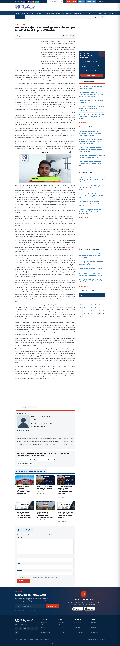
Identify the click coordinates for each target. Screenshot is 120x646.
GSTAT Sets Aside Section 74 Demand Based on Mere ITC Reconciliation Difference (91, 116)
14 (95, 307)
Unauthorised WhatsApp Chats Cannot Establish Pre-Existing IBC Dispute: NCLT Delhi (91, 196)
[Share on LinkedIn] (66, 35)
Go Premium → (91, 75)
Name (19, 557)
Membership (94, 632)
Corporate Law (24, 21)
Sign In (101, 1)
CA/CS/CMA (61, 632)
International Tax (45, 632)
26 (88, 313)
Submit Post (91, 1)
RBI (89, 13)
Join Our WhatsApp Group (27, 459)
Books (82, 1)
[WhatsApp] (36, 2)
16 (103, 307)
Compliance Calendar (80, 630)
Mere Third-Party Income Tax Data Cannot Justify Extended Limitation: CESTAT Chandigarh (90, 149)
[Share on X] (63, 35)
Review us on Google (26, 463)
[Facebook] (24, 2)
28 (95, 313)
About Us (93, 622)
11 (84, 307)
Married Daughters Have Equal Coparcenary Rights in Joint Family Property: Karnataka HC (90, 133)
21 (95, 310)
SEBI (93, 13)
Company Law (50, 13)
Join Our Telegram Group (47, 459)
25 (84, 313)
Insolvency (61, 630)
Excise (58, 13)
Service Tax (40, 13)
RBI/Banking (61, 627)
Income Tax (24, 13)
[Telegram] (38, 2)
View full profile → (23, 430)
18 (84, 310)
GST (71, 13)
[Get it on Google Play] (77, 609)
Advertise (93, 627)
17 (80, 310)
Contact (93, 630)
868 (45, 426)
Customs (65, 13)
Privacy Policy (90, 639)
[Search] (64, 1)
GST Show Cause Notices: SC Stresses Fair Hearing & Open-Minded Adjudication (91, 108)
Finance (99, 13)
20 (91, 310)
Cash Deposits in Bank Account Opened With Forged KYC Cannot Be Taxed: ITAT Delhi (92, 180)
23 (103, 310)
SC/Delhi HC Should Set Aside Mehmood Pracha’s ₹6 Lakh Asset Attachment (36, 445)
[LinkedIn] (31, 2)
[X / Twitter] (26, 2)
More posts (82, 122)
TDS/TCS (43, 630)
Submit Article (94, 625)
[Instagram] (33, 2)
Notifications (77, 622)
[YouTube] (29, 2)
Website (19, 570)
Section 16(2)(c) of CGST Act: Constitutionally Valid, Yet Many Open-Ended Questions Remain (91, 94)
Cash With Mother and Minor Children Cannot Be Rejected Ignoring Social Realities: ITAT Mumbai (91, 141)
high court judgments (30, 407)
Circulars (76, 625)
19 (88, 310)
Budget (32, 13)
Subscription (72, 1)
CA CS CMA (77, 13)
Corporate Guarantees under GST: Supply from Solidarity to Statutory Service (61, 17)
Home (17, 13)
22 (99, 310)
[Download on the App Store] (89, 609)
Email (19, 563)
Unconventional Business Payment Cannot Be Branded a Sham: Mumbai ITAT (91, 163)
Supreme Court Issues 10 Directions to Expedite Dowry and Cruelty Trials (39, 438)
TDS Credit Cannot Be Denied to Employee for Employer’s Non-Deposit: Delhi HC (91, 204)
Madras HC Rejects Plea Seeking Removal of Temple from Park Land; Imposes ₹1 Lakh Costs (45, 29)
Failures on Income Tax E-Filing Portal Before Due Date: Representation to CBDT (91, 188)
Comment (20, 537)
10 (80, 307)
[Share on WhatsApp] (70, 35)
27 (91, 313)
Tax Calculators (78, 632)
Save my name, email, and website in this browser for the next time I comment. (38, 577)
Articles (31, 21)
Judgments (77, 627)
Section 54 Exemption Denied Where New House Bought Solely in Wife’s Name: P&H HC (90, 212)
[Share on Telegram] (73, 35)
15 (99, 307)
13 (91, 307)
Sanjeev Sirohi (21, 36)
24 (80, 313)
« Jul (80, 319)
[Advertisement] (27, 56)
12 (88, 307)
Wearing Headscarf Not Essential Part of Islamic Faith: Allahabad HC (37, 441)
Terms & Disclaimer (100, 639)
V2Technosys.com (45, 639)
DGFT (84, 13)
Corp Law (107, 13)
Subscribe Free (52, 606)
